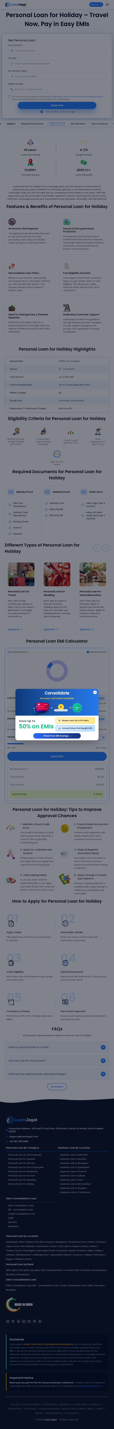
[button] (57, 714)
